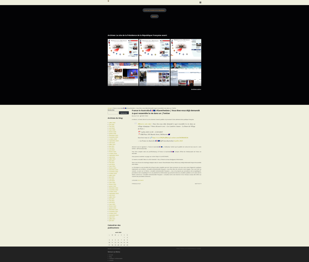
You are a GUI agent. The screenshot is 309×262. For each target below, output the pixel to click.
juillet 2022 (112, 197)
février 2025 (112, 151)
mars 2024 (112, 166)
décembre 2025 (113, 135)
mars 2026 (112, 130)
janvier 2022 (112, 208)
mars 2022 (112, 204)
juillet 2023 (112, 175)
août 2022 (112, 195)
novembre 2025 (113, 137)
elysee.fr (154, 16)
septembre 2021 (114, 215)
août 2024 (112, 157)
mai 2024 (111, 162)
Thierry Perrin (144, 116)
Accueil (109, 108)
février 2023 (112, 184)
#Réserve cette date (144, 124)
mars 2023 (112, 182)
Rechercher (111, 110)
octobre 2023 (113, 173)
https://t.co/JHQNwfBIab (160, 137)
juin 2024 (111, 161)
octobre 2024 (113, 153)
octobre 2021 (113, 213)
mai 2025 (111, 148)
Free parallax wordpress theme (188, 248)
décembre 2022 (113, 188)
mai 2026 (111, 126)
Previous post (137, 183)
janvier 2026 (112, 133)
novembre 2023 (113, 171)
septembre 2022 (114, 193)
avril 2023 (112, 180)
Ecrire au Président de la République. (154, 10)
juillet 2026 (112, 122)
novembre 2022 (113, 190)
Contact (111, 260)
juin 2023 (111, 177)
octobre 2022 (113, 191)
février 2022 (112, 206)
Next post (197, 183)
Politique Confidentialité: (116, 258)
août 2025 (112, 142)
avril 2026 (112, 128)
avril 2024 (112, 164)
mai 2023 (111, 179)
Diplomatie (140, 180)
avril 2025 (112, 150)
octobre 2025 (113, 139)
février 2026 (112, 132)
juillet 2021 (112, 219)
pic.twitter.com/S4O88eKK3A (178, 137)
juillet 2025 (112, 144)
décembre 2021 (113, 209)
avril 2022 (112, 202)
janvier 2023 (112, 186)
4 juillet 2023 (178, 141)
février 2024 (112, 168)
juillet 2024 (112, 159)
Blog (110, 256)
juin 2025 (111, 146)
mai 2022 (111, 200)
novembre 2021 (113, 211)
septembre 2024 (114, 155)
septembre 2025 (114, 141)
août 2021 (112, 217)
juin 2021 (111, 220)
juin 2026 (111, 124)
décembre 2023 (113, 170)
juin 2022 (111, 199)
